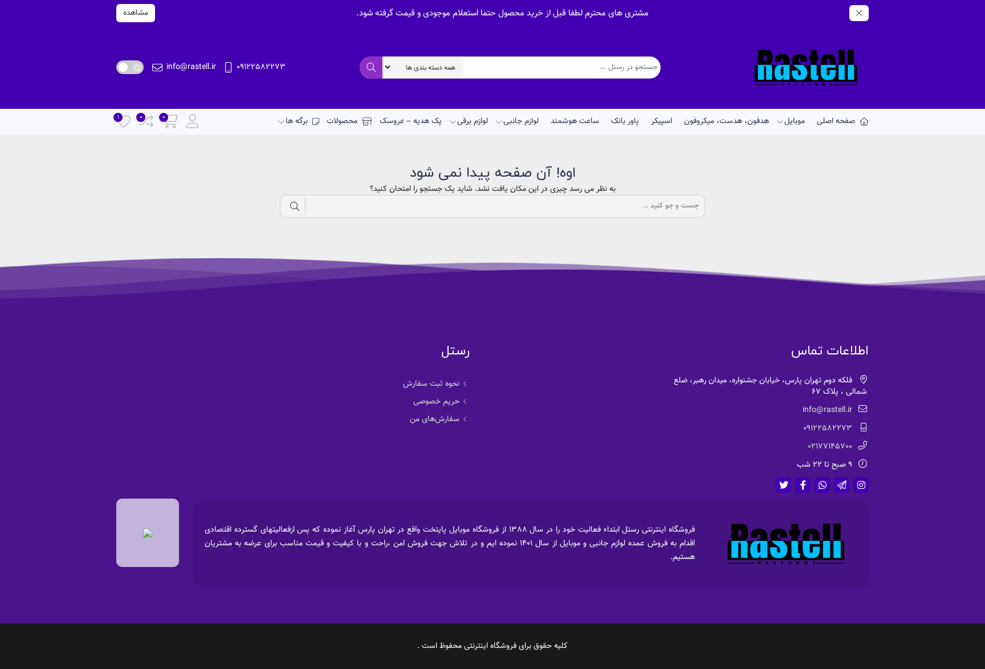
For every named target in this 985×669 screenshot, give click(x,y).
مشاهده (135, 13)
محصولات (342, 121)
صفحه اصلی (836, 121)
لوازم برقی (472, 121)
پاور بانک (625, 121)
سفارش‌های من (434, 419)
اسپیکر (661, 121)
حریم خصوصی (436, 401)
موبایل (794, 121)
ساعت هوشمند (575, 121)
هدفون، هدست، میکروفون (726, 121)
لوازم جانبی (521, 121)
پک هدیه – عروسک (411, 121)
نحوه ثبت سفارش (431, 384)
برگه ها (297, 121)
